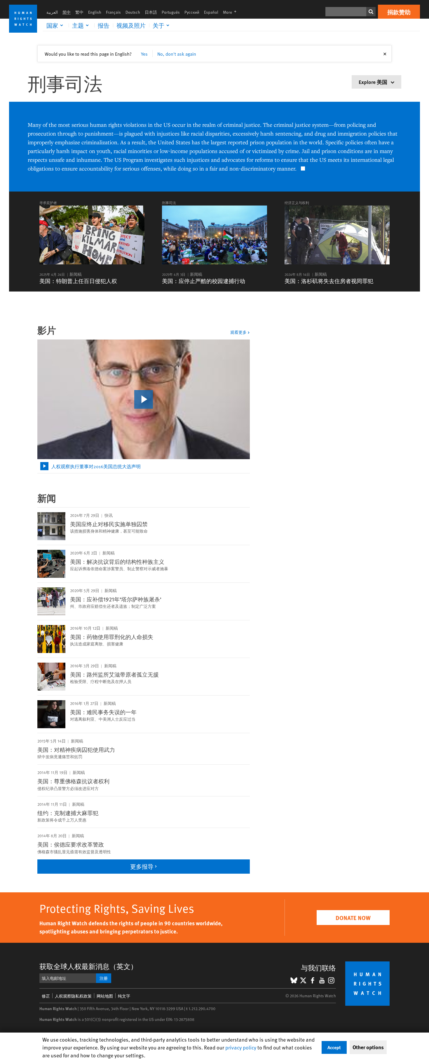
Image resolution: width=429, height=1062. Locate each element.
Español (211, 12)
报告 (103, 25)
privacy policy (240, 1047)
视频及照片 (131, 25)
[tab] (143, 466)
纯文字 (124, 996)
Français (113, 12)
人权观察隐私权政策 (73, 996)
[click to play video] (143, 399)
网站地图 (105, 996)
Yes (144, 53)
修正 (46, 996)
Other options (368, 1047)
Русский (191, 12)
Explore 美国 (373, 81)
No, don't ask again (176, 53)
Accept (334, 1047)
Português (171, 12)
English (94, 12)
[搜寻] (371, 11)
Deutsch (132, 12)
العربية (52, 12)
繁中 (79, 12)
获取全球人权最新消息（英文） (88, 966)
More (231, 12)
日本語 (151, 12)
